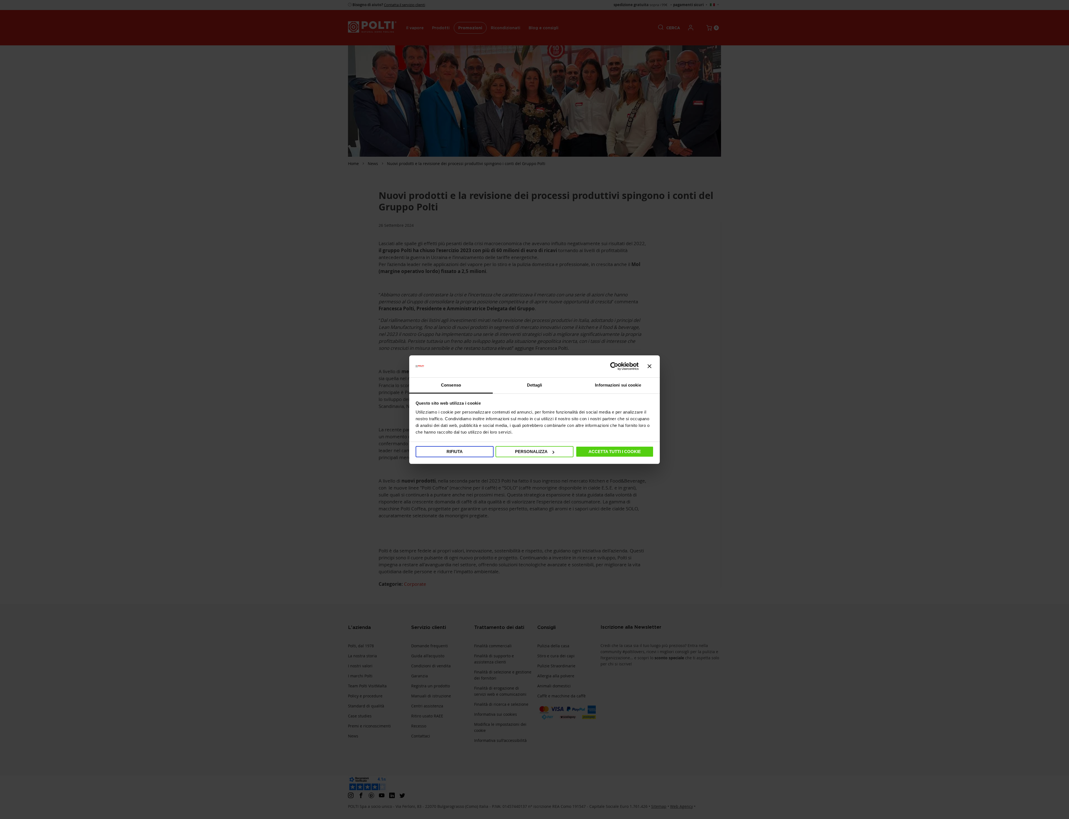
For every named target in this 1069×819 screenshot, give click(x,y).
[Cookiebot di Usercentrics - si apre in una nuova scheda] (614, 366)
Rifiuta (455, 451)
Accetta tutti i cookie (615, 451)
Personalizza (531, 451)
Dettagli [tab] (534, 385)
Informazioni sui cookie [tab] (618, 385)
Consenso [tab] (451, 385)
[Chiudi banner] (649, 366)
